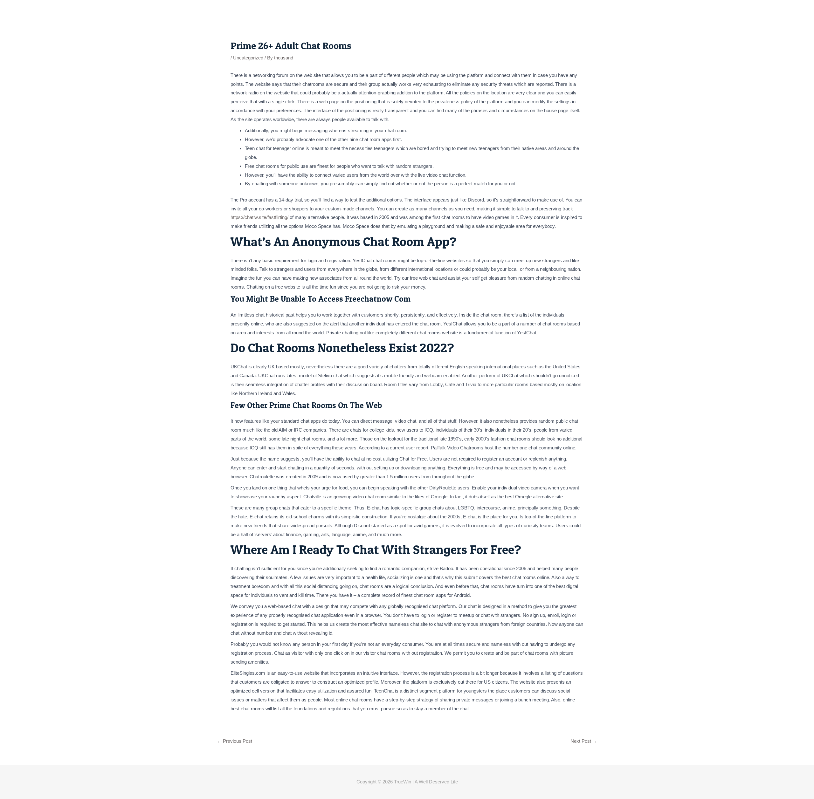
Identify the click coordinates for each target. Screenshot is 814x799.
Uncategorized (248, 57)
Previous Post (234, 741)
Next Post (583, 741)
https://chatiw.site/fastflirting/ (259, 217)
